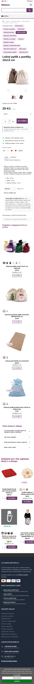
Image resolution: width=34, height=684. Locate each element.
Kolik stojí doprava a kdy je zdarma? (15, 442)
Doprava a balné (6, 624)
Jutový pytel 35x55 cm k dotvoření (17, 361)
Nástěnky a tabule (9, 42)
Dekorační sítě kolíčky (10, 35)
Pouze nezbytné (17, 678)
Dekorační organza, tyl (10, 49)
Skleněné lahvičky (9, 32)
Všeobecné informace (7, 613)
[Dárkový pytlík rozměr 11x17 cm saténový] (17, 246)
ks (12, 121)
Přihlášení (30, 1)
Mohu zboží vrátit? (10, 447)
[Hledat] (29, 10)
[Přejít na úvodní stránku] (3, 21)
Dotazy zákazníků (6, 626)
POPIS (6, 157)
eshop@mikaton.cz (10, 656)
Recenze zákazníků (7, 629)
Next (25, 90)
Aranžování (21, 29)
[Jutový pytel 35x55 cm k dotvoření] (17, 341)
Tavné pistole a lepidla (10, 52)
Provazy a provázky (9, 29)
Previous (8, 90)
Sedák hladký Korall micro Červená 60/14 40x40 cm (9, 490)
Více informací (17, 675)
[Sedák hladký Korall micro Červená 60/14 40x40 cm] (9, 476)
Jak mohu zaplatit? (10, 437)
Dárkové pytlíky (21, 32)
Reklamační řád (6, 618)
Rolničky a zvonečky (9, 39)
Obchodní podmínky (7, 616)
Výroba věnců (19, 26)
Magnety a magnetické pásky (12, 45)
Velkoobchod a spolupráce (9, 634)
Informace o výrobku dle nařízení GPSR (15, 219)
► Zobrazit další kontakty (9, 661)
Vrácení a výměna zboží (8, 621)
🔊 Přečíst (13, 157)
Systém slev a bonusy (7, 631)
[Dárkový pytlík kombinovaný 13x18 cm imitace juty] (17, 387)
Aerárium (20, 39)
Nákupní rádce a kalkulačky (9, 636)
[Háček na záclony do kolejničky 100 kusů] (9, 520)
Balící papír (22, 49)
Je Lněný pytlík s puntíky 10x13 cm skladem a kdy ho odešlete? (15, 431)
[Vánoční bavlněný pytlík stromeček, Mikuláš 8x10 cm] (17, 295)
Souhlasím (17, 681)
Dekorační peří (23, 52)
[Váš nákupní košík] (31, 5)
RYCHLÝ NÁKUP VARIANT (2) (12, 160)
